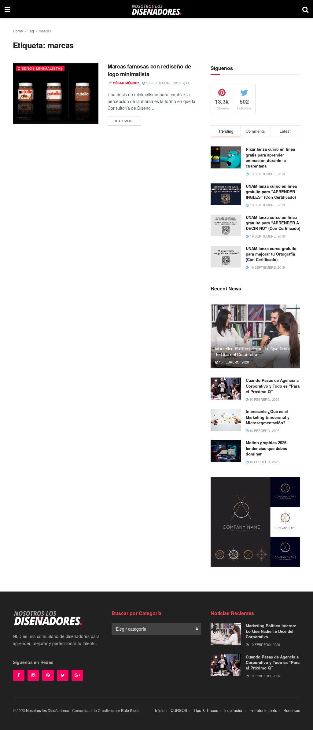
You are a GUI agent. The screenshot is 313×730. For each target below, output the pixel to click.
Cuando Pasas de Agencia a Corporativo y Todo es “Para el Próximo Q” (273, 385)
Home (18, 30)
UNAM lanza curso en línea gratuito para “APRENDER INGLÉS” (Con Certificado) (271, 191)
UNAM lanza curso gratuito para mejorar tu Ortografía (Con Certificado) (271, 253)
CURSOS (179, 710)
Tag (31, 30)
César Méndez (126, 83)
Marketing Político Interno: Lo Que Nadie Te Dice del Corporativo (253, 351)
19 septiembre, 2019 (163, 82)
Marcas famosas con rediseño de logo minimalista (149, 70)
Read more (124, 120)
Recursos (291, 710)
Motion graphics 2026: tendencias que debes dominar (267, 448)
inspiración (233, 710)
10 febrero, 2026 (233, 361)
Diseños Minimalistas (40, 68)
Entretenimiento (263, 710)
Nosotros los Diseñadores (47, 710)
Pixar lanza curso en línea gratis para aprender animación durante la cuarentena (270, 157)
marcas (45, 30)
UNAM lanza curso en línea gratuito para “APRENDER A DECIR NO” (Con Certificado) (273, 222)
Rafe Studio (131, 710)
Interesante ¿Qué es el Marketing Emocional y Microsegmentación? (267, 416)
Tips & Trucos (205, 710)
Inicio (159, 710)
